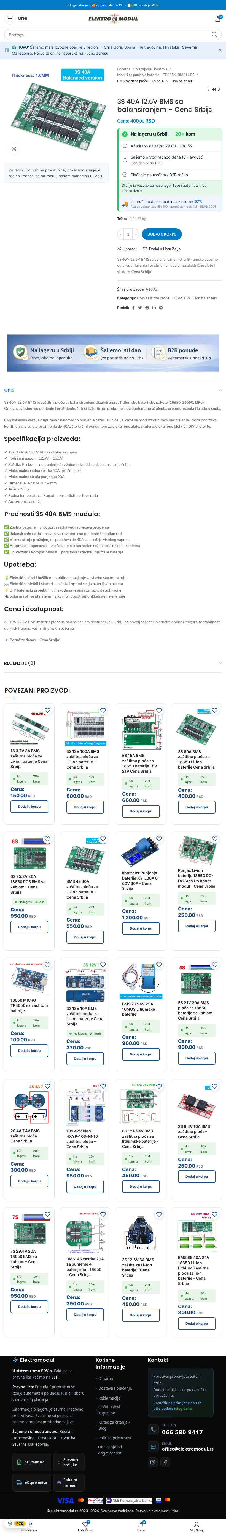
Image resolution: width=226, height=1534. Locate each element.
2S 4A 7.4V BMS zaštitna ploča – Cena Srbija (25, 1136)
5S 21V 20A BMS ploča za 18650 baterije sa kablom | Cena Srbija (196, 1010)
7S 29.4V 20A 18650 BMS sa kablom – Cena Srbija (24, 1259)
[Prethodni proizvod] (208, 89)
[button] (29, 806)
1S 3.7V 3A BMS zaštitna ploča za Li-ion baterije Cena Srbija (28, 758)
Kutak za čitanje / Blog (114, 1425)
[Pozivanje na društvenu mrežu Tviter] (140, 307)
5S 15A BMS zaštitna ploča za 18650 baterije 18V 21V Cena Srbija (139, 763)
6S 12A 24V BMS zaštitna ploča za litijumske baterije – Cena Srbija (140, 1139)
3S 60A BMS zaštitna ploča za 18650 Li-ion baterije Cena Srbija (196, 759)
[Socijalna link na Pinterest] (147, 307)
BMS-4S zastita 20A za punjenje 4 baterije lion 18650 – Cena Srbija (85, 1266)
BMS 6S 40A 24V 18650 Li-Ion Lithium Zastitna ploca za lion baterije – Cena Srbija (193, 1270)
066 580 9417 (182, 1432)
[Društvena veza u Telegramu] (161, 307)
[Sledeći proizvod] (219, 89)
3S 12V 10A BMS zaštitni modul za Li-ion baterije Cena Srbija (84, 1016)
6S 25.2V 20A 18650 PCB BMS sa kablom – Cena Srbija (27, 884)
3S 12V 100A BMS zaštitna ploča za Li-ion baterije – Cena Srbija (82, 759)
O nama (105, 1378)
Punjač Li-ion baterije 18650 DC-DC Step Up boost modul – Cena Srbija (196, 878)
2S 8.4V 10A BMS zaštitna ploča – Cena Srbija (194, 1131)
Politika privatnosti (115, 1437)
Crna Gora (47, 1437)
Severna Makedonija (30, 1444)
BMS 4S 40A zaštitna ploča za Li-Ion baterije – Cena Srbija (82, 889)
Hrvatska (67, 1437)
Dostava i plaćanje (115, 1388)
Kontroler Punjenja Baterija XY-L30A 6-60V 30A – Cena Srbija (141, 880)
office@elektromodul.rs (188, 1449)
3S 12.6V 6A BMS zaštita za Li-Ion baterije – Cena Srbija (138, 1267)
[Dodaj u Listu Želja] (47, 710)
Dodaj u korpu (161, 234)
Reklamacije (109, 1398)
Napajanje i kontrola (152, 69)
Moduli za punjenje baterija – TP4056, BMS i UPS (156, 75)
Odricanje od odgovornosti (110, 1450)
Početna (124, 69)
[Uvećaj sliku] (13, 148)
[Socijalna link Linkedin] (154, 307)
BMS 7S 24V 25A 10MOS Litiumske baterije (138, 1009)
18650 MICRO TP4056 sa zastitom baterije (29, 1005)
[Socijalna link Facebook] (133, 307)
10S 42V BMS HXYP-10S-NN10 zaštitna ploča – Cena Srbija (82, 1139)
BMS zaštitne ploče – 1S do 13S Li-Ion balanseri (155, 81)
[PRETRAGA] (214, 34)
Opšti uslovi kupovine (109, 1410)
